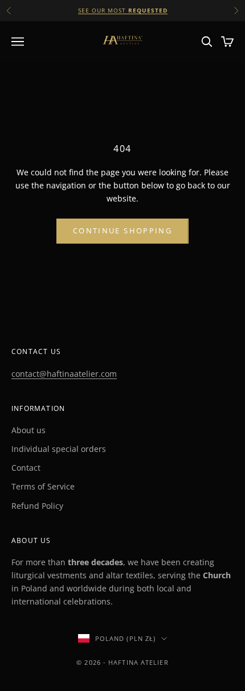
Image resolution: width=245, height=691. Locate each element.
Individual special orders (58, 448)
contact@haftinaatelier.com (64, 373)
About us (28, 430)
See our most (123, 10)
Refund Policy (37, 505)
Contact (25, 467)
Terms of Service (43, 486)
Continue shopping (122, 230)
